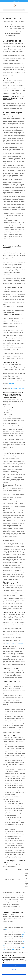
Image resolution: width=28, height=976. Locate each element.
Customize (14, 969)
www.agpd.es (11, 383)
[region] (14, 964)
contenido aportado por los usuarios (15, 643)
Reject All (14, 973)
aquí (6, 925)
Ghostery (13, 949)
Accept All (14, 965)
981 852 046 (8, 1)
